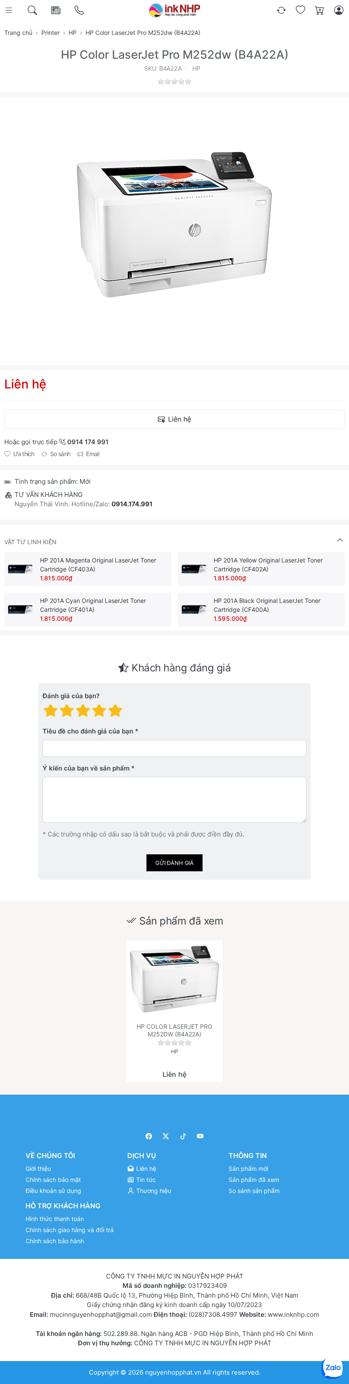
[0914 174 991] (79, 10)
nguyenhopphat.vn (173, 1372)
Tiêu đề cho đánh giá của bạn (88, 732)
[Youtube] (200, 1136)
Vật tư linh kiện (30, 541)
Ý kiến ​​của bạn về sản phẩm (86, 769)
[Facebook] (148, 1136)
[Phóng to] (174, 224)
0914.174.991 (132, 504)
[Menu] (9, 10)
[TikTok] (183, 1136)
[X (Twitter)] (166, 1136)
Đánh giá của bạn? (71, 696)
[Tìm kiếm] (33, 10)
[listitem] (174, 224)
